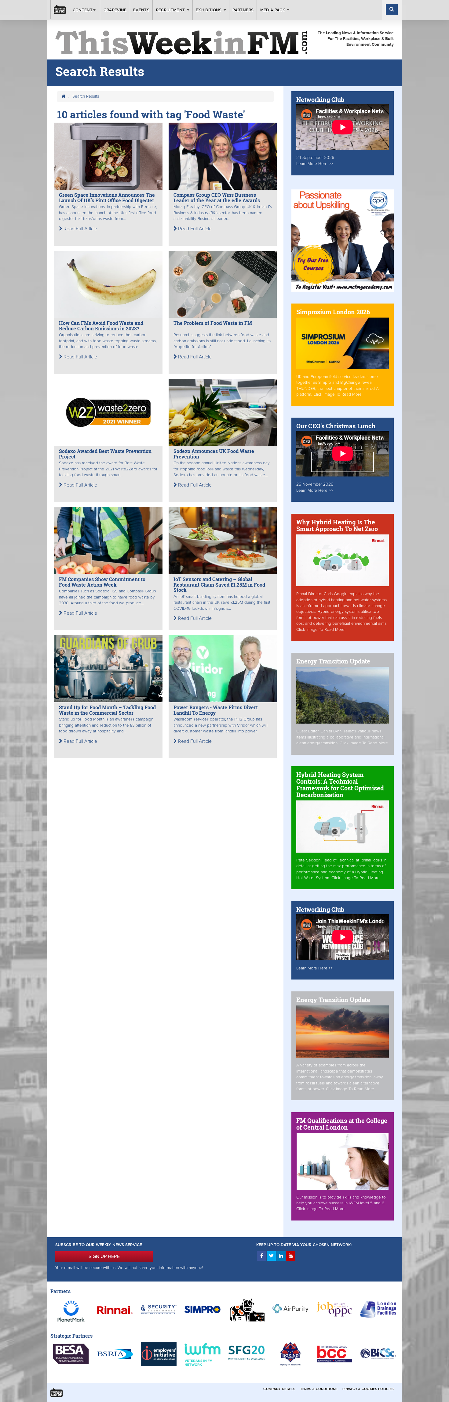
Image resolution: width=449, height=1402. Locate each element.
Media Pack (273, 10)
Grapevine (115, 10)
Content (83, 10)
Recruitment (171, 10)
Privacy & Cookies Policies (368, 1389)
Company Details (279, 1389)
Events (141, 10)
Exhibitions (209, 10)
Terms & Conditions (319, 1389)
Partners (243, 10)
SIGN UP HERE (104, 1256)
